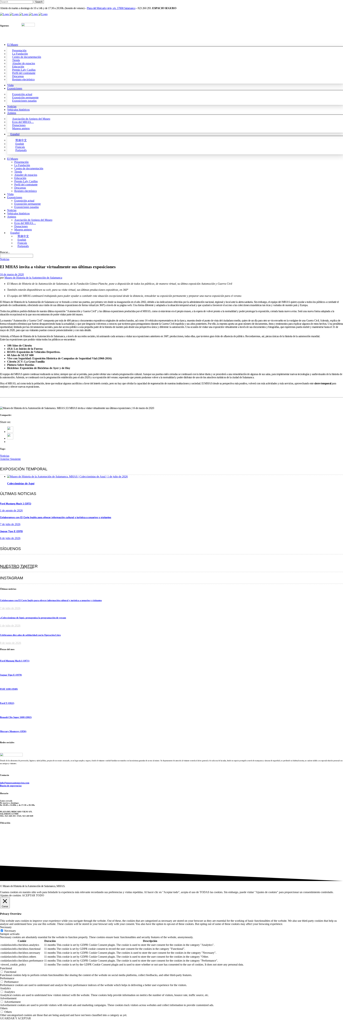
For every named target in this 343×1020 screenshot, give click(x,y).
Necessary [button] (6, 927)
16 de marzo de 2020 (12, 274)
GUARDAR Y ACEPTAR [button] (15, 1018)
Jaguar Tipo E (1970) (11, 531)
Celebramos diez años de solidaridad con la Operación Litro (30, 635)
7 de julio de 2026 (10, 524)
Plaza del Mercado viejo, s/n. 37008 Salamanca (111, 8)
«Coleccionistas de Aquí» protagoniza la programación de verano (33, 617)
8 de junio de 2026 (10, 642)
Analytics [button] (5, 988)
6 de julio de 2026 (10, 538)
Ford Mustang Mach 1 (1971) (15, 503)
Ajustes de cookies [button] (10, 895)
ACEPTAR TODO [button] (33, 895)
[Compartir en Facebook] (10, 431)
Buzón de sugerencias (11, 785)
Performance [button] (7, 978)
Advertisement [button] (8, 998)
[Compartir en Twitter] (10, 438)
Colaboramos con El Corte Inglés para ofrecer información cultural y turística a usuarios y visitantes (55, 517)
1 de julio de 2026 (10, 625)
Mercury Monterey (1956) (13, 731)
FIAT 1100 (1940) (9, 689)
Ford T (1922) (7, 703)
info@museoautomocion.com (14, 782)
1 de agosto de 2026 (11, 510)
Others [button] (4, 1008)
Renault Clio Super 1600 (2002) (16, 717)
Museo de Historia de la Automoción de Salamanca (33, 277)
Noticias (4, 455)
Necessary (10, 930)
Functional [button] (6, 968)
